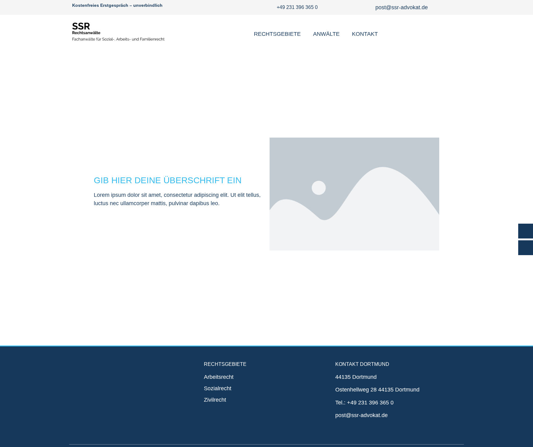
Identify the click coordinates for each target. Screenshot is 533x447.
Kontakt (365, 34)
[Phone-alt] (525, 231)
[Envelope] (525, 247)
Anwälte (326, 34)
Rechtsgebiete (277, 34)
